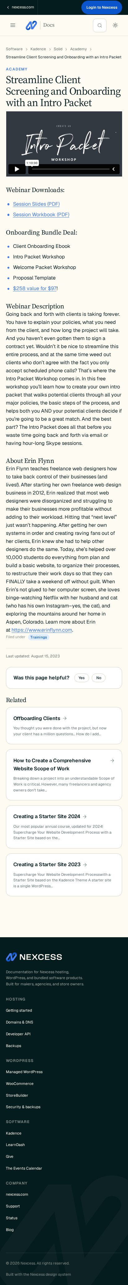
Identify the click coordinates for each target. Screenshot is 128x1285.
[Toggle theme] (115, 25)
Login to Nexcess (101, 7)
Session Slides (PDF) (36, 204)
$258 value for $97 (35, 288)
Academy (78, 49)
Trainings (38, 637)
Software (14, 49)
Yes (82, 677)
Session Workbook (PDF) (41, 214)
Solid (58, 49)
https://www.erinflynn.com (41, 630)
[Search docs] (100, 25)
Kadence (38, 49)
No (98, 677)
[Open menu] (13, 25)
